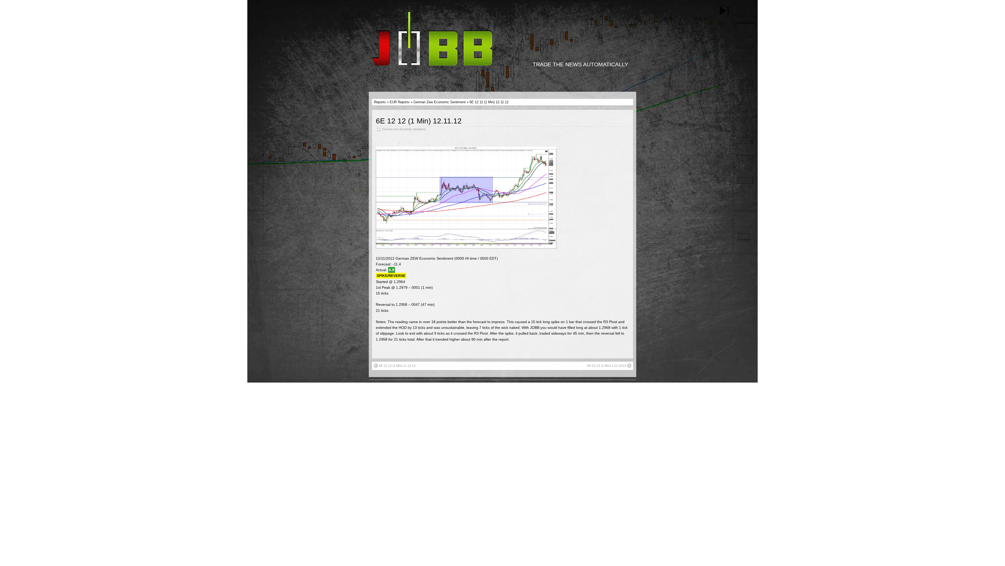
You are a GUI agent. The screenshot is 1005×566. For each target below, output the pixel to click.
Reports (380, 102)
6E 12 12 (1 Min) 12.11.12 (419, 121)
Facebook (485, 388)
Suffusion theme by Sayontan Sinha (600, 391)
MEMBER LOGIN (386, 386)
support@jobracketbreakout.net (512, 394)
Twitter (522, 388)
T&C (376, 391)
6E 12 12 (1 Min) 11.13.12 (397, 366)
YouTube (505, 388)
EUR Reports (400, 102)
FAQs (377, 397)
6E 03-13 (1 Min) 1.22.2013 (606, 366)
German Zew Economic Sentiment (440, 102)
